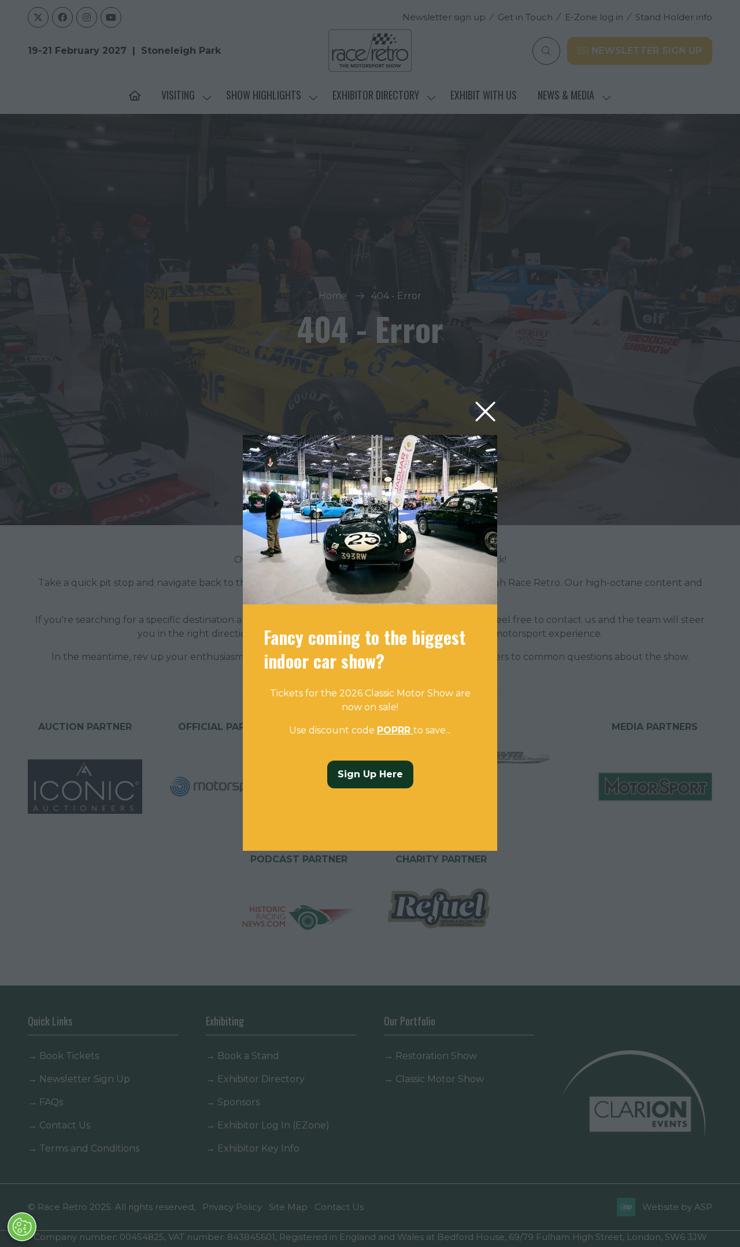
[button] (485, 412)
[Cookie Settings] (22, 1226)
